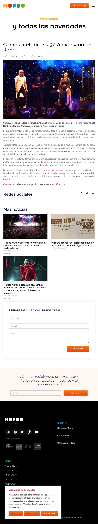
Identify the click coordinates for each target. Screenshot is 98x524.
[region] (33, 502)
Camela (8, 184)
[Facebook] (15, 432)
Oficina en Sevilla (65, 435)
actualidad (11, 479)
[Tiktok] (29, 432)
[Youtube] (36, 432)
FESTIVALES (11, 475)
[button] (93, 6)
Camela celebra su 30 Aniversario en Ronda (47, 47)
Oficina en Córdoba (66, 443)
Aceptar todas (50, 513)
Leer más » (7, 254)
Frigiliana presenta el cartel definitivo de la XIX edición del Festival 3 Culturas (72, 244)
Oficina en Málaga (65, 428)
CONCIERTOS (12, 470)
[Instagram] (8, 432)
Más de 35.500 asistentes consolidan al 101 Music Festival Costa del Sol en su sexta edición (24, 245)
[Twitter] (22, 432)
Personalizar (16, 513)
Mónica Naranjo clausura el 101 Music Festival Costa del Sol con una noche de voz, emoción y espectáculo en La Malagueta (24, 289)
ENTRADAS (10, 484)
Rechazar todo (32, 513)
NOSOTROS (11, 466)
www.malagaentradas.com (56, 170)
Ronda (60, 184)
